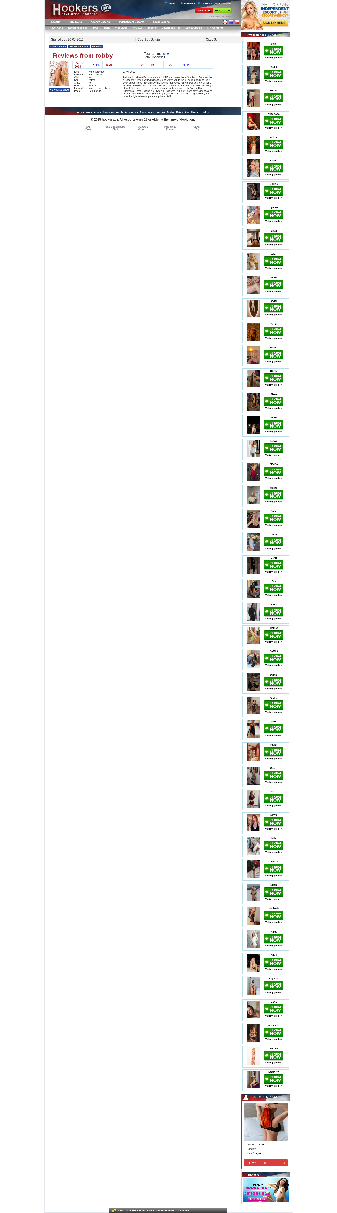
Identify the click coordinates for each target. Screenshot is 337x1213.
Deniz (274, 324)
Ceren (273, 160)
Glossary (195, 112)
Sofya (273, 815)
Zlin (197, 129)
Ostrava (142, 129)
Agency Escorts (93, 112)
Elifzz (274, 230)
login (218, 10)
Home (172, 3)
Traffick (205, 112)
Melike (273, 487)
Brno (88, 129)
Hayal (273, 744)
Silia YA (274, 1048)
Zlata (274, 791)
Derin (274, 534)
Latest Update (193, 27)
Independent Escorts (131, 21)
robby (186, 64)
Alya (273, 254)
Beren (273, 347)
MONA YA (273, 1072)
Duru (274, 277)
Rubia (273, 885)
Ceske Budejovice (115, 127)
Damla (273, 674)
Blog (187, 112)
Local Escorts (161, 21)
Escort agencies (77, 27)
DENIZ (273, 371)
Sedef (273, 67)
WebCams (121, 27)
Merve (273, 90)
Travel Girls (56, 27)
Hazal (274, 604)
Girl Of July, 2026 (265, 1097)
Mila (273, 838)
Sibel (274, 955)
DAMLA (274, 651)
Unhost (197, 127)
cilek (273, 721)
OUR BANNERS (223, 3)
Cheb (115, 129)
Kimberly (274, 908)
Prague (170, 129)
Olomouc (143, 127)
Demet (274, 628)
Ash (88, 127)
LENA (273, 441)
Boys (95, 27)
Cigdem (274, 698)
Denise (274, 184)
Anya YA (273, 978)
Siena (274, 394)
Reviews (137, 27)
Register (189, 3)
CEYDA (274, 464)
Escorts (152, 27)
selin (273, 43)
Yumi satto (274, 114)
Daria (274, 1002)
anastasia (273, 1025)
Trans (107, 27)
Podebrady (170, 127)
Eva (274, 581)
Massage (161, 112)
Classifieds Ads (171, 27)
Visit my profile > (273, 57)
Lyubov (274, 207)
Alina (274, 931)
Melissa (274, 137)
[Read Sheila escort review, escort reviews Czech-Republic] (59, 84)
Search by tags (147, 112)
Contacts (201, 10)
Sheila (96, 64)
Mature (179, 112)
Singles (170, 112)
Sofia (274, 511)
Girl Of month (215, 27)
